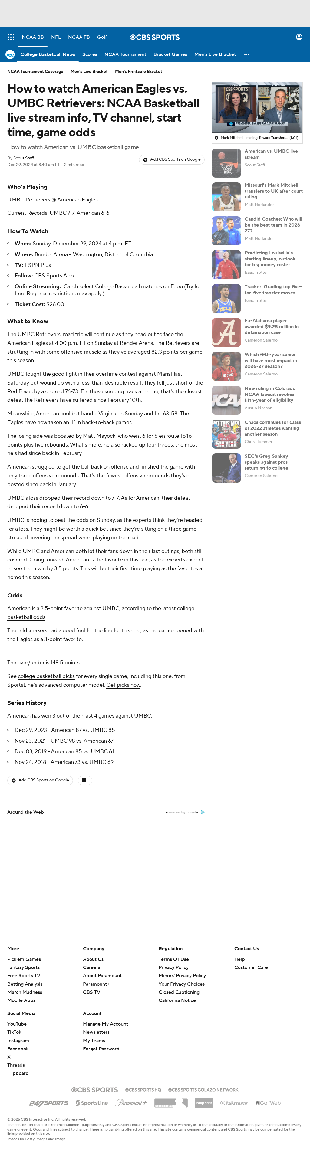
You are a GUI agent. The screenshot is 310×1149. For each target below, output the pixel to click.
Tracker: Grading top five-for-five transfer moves (273, 290)
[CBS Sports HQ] (143, 1089)
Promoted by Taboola (181, 812)
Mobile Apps (21, 1000)
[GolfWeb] (268, 1103)
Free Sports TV (23, 976)
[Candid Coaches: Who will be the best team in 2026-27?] (226, 230)
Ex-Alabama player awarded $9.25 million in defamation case (272, 326)
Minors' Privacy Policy (182, 976)
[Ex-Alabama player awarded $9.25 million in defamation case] (226, 332)
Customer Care (251, 967)
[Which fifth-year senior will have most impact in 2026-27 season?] (226, 366)
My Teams (94, 1041)
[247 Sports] (48, 1102)
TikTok (14, 1032)
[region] (257, 107)
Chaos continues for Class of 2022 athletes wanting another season (273, 428)
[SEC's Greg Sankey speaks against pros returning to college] (226, 468)
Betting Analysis (24, 984)
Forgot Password (101, 1049)
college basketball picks (46, 676)
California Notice (177, 995)
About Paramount (102, 976)
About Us (93, 959)
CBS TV (91, 992)
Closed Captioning (179, 987)
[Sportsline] (92, 1102)
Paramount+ (96, 984)
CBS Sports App (54, 275)
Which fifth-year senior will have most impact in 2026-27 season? (271, 360)
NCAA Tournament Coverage (35, 71)
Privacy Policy (174, 967)
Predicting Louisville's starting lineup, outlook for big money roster (270, 258)
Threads (16, 1065)
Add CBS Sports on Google (175, 159)
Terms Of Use (174, 959)
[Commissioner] (171, 1101)
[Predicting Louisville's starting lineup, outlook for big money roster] (226, 264)
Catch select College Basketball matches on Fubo (123, 286)
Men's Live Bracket (89, 71)
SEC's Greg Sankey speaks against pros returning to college (266, 462)
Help (239, 959)
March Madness (24, 992)
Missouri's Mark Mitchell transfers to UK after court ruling (274, 191)
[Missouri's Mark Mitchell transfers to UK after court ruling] (226, 196)
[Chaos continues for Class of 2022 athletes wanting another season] (226, 434)
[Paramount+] (131, 1101)
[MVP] (204, 1101)
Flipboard (18, 1073)
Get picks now (123, 685)
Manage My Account (105, 1024)
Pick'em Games (24, 959)
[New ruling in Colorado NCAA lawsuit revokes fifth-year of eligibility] (226, 400)
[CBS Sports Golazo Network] (203, 1089)
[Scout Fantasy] (234, 1103)
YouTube (17, 1024)
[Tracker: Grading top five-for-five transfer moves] (226, 298)
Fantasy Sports (23, 967)
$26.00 (55, 304)
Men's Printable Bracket (138, 71)
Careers (91, 967)
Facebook (17, 1049)
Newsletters (96, 1032)
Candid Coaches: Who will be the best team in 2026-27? (273, 225)
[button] (11, 37)
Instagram (18, 1041)
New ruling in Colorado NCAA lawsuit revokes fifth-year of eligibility (270, 394)
